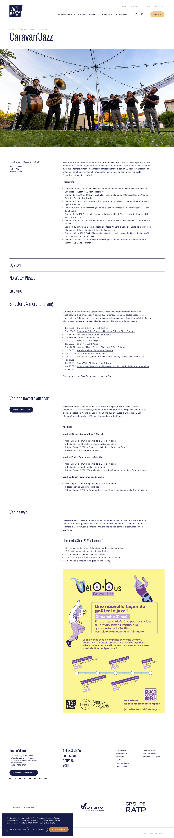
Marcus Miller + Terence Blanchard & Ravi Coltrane (101, 347)
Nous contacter (122, 763)
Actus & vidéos (122, 14)
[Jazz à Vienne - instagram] (15, 778)
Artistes (81, 14)
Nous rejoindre (122, 766)
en (125, 6)
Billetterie (157, 14)
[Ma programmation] (142, 14)
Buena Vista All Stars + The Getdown (94, 363)
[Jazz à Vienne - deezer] (40, 778)
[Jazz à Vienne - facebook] (10, 778)
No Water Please (22, 278)
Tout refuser (39, 829)
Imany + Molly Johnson (87, 340)
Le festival (70, 755)
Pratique (106, 14)
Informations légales (151, 756)
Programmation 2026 (65, 14)
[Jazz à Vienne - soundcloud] (45, 778)
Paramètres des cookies (18, 829)
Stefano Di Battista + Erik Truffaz (92, 327)
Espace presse (149, 750)
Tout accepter (60, 829)
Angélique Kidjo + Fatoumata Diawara (95, 350)
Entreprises (134, 6)
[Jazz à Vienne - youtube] (30, 778)
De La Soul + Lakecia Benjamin (91, 353)
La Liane (15, 291)
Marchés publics (150, 753)
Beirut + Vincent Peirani (88, 343)
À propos (92, 14)
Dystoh (15, 265)
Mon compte (121, 753)
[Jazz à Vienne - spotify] (35, 778)
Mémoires (146, 6)
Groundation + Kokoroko (88, 337)
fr (122, 6)
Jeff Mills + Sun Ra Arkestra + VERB (94, 334)
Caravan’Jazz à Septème (109, 416)
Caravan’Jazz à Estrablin (75, 416)
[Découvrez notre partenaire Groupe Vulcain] (91, 807)
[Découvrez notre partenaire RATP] (135, 807)
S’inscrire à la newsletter (23, 772)
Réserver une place (21, 409)
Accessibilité (159, 6)
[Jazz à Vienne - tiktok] (20, 778)
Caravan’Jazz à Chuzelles (122, 412)
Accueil (12, 29)
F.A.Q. (118, 760)
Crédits (162, 833)
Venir (66, 765)
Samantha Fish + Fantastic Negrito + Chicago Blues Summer (106, 331)
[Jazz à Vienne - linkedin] (25, 778)
